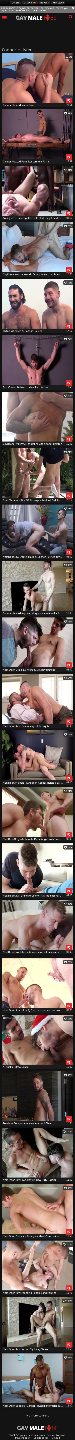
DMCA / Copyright (18, 1435)
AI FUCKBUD (58, 3)
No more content (37, 1415)
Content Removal (56, 1435)
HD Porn (44, 3)
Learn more (39, 10)
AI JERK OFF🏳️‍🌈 (30, 3)
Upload (56, 1438)
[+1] (4, 17)
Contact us (37, 1435)
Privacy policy (22, 1438)
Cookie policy (40, 1438)
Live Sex (16, 3)
